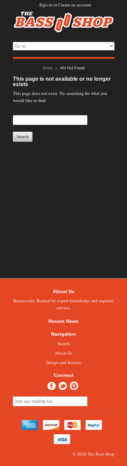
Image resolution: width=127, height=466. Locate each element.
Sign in (45, 5)
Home (47, 67)
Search (64, 343)
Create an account (74, 5)
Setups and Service (63, 362)
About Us (63, 353)
